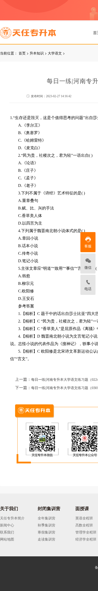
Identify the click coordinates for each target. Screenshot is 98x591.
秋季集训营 (46, 525)
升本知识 (37, 53)
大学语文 (55, 53)
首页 (22, 53)
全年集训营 (46, 518)
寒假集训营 (46, 532)
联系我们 (7, 532)
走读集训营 (46, 539)
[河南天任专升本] (40, 31)
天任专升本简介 (12, 518)
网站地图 (7, 539)
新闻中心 (7, 525)
